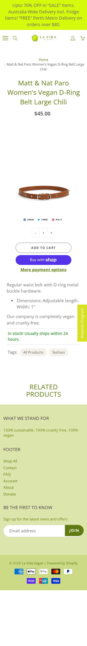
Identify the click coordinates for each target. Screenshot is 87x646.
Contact (10, 467)
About (8, 487)
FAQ (7, 474)
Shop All (10, 461)
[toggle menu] (5, 38)
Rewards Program (82, 323)
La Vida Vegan (32, 563)
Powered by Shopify (62, 563)
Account (10, 480)
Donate (9, 494)
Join (74, 530)
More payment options (43, 269)
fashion (58, 352)
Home (43, 59)
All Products (33, 352)
